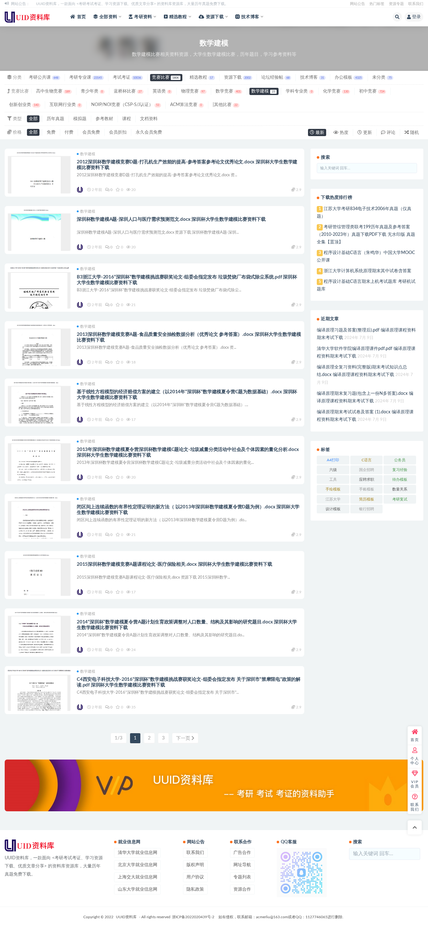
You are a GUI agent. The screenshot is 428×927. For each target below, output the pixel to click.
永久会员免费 (149, 132)
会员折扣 (118, 132)
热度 (343, 132)
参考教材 (104, 119)
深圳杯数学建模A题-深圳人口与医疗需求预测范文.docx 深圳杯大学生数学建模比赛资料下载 (171, 219)
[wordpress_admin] (80, 190)
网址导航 (242, 865)
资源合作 (242, 889)
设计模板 (333, 509)
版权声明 (195, 865)
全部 (33, 119)
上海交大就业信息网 (137, 877)
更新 (367, 132)
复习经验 (399, 470)
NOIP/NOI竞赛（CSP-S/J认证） (125, 105)
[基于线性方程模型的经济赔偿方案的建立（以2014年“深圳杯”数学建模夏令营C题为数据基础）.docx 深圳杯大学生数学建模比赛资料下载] (39, 417)
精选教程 (178, 17)
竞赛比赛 (165, 77)
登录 (416, 17)
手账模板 (366, 489)
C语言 (367, 460)
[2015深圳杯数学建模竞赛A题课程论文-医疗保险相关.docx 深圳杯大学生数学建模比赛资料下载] (39, 589)
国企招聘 (366, 470)
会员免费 (91, 132)
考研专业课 (85, 77)
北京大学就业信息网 (137, 865)
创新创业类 (24, 105)
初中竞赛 (371, 91)
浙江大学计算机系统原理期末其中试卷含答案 (367, 271)
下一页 (183, 738)
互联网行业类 (65, 105)
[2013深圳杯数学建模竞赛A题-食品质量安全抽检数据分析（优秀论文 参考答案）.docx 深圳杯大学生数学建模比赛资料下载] (39, 359)
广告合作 (242, 852)
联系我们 (415, 4)
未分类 (381, 77)
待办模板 (399, 479)
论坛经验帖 (275, 77)
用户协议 (195, 877)
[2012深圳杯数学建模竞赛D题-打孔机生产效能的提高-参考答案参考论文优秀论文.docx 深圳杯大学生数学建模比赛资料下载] (39, 187)
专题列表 (242, 877)
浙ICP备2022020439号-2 (193, 917)
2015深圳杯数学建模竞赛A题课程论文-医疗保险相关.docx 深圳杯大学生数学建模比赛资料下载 (174, 564)
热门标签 (376, 4)
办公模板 (348, 77)
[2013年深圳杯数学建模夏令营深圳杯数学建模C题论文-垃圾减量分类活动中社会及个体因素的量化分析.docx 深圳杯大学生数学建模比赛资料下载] (39, 474)
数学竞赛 (228, 91)
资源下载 (215, 17)
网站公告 (357, 4)
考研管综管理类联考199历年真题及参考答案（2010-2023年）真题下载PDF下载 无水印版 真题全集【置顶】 (366, 234)
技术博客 (250, 17)
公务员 (399, 460)
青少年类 (92, 91)
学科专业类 (299, 91)
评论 (390, 132)
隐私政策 (195, 889)
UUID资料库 (126, 917)
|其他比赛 (225, 105)
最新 (319, 132)
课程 (126, 119)
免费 (51, 132)
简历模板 (366, 499)
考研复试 (399, 499)
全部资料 (108, 17)
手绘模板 (333, 489)
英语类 (161, 91)
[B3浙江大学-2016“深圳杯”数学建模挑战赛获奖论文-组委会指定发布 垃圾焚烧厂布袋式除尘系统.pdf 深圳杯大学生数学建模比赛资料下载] (39, 292)
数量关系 (399, 489)
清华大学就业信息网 (137, 852)
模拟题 (79, 119)
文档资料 (149, 119)
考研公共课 (43, 77)
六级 (333, 470)
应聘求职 (366, 479)
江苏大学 (333, 499)
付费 (69, 132)
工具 (333, 479)
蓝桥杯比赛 (128, 91)
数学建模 (263, 91)
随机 (414, 132)
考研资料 (143, 17)
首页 (81, 17)
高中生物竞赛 (53, 91)
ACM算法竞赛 (186, 105)
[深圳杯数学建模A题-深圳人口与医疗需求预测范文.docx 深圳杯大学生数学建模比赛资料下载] (39, 244)
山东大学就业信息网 (137, 889)
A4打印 (333, 460)
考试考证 (127, 77)
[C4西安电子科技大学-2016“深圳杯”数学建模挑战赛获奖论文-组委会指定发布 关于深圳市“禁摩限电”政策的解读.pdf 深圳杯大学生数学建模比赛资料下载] (39, 694)
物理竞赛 (193, 91)
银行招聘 (366, 509)
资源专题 (396, 4)
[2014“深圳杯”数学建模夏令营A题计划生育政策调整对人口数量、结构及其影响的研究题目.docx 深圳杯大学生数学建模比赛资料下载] (39, 646)
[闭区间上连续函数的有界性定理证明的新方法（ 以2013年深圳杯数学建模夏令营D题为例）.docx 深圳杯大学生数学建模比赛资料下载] (39, 532)
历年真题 (55, 119)
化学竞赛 (335, 91)
